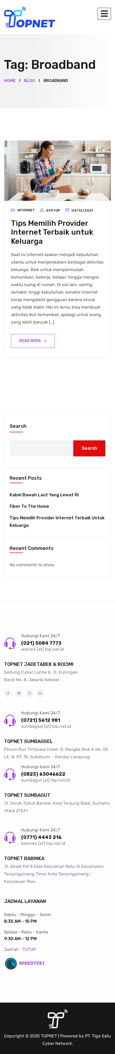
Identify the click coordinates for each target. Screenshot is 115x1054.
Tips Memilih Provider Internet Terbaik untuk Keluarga (52, 232)
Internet (26, 210)
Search (18, 426)
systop (53, 210)
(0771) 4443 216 (41, 837)
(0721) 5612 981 (40, 720)
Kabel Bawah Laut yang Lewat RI (44, 494)
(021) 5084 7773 (41, 643)
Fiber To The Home (29, 506)
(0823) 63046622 (43, 774)
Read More (30, 341)
